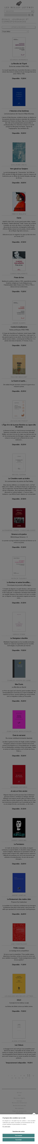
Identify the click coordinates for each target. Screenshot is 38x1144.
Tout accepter (18, 1135)
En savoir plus (6, 1126)
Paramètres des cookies (19, 1131)
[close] (34, 1114)
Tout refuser (18, 1139)
